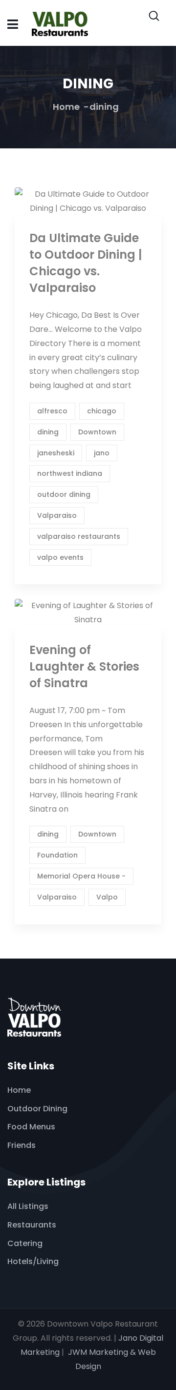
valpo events (60, 557)
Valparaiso (57, 515)
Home (66, 107)
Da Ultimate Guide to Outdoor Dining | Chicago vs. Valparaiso (85, 263)
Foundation (57, 855)
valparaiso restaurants (78, 536)
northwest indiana (69, 473)
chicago (101, 411)
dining (48, 432)
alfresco (52, 411)
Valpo (107, 897)
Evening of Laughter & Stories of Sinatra (84, 666)
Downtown (97, 432)
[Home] (34, 1017)
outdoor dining (63, 494)
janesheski (55, 453)
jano (102, 453)
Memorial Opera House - (81, 876)
